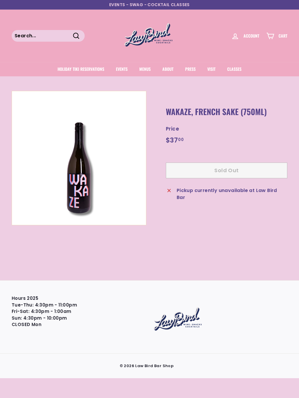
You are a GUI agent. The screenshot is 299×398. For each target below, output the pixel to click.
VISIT (211, 69)
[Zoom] (79, 158)
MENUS (145, 69)
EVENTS (122, 69)
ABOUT (167, 69)
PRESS (190, 69)
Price (172, 128)
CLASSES (234, 69)
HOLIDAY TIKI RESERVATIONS (81, 69)
